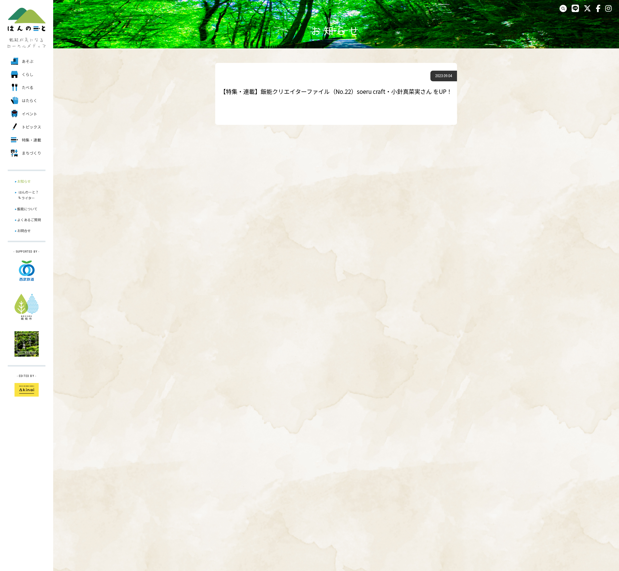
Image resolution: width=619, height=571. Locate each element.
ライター (28, 197)
